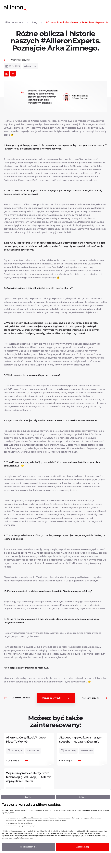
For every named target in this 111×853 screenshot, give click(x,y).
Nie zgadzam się (28, 847)
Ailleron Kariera (13, 22)
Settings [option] (82, 797)
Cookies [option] (28, 797)
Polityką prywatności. (25, 838)
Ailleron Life (30, 66)
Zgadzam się (82, 847)
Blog (34, 22)
